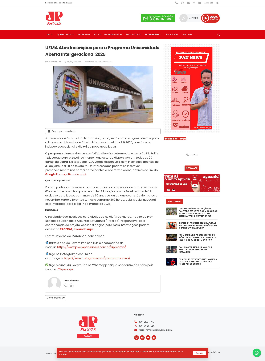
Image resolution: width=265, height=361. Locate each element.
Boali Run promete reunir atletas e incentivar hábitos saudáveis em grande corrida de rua (198, 225)
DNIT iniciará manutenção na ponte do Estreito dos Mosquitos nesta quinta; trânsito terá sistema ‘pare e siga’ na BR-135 (198, 212)
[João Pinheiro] (54, 283)
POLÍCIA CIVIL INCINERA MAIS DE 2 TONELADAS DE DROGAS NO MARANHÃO (195, 249)
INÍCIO (50, 34)
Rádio (97, 34)
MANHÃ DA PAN (111, 34)
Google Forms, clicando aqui (65, 174)
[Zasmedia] (213, 355)
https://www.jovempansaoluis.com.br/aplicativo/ (91, 247)
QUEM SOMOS (64, 34)
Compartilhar (54, 297)
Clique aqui (65, 269)
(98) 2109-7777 (146, 321)
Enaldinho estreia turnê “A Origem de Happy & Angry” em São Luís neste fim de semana (198, 261)
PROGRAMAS (83, 34)
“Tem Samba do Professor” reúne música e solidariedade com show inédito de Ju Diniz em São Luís (198, 237)
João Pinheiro (71, 280)
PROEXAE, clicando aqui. (77, 229)
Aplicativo (172, 34)
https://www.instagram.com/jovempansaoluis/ (96, 258)
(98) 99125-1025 (146, 325)
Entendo (199, 353)
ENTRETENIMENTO (153, 34)
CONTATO (187, 34)
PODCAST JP (132, 34)
